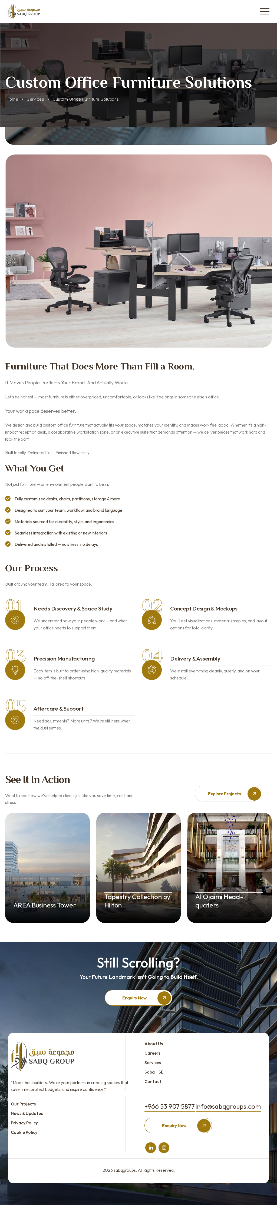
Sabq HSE (153, 1072)
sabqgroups (125, 1170)
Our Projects (23, 1104)
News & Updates (27, 1113)
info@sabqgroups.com (228, 1106)
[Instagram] (164, 1147)
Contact (152, 1081)
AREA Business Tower (44, 905)
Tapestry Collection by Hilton (137, 900)
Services (152, 1062)
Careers (152, 1053)
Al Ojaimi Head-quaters (219, 900)
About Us (153, 1043)
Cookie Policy (24, 1132)
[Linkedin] (151, 1147)
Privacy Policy (24, 1122)
